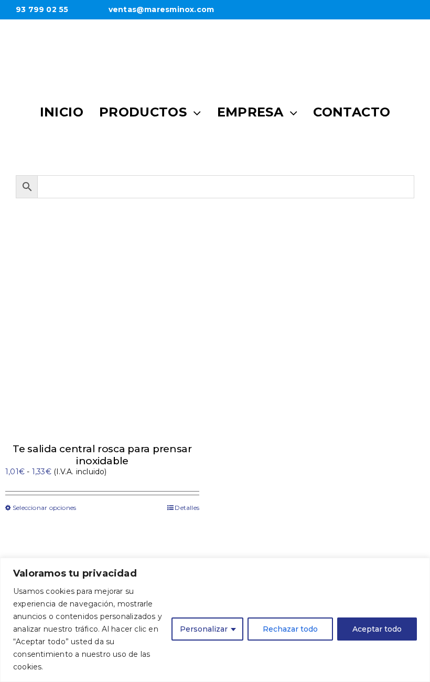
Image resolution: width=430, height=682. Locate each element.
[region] (215, 620)
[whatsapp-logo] (148, 147)
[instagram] (215, 147)
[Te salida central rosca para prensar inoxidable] (102, 338)
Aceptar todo (377, 629)
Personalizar (204, 629)
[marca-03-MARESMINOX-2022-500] (215, 39)
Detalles (187, 508)
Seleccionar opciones (44, 508)
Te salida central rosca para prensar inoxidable (102, 455)
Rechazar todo (290, 629)
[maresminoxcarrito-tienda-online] (281, 148)
